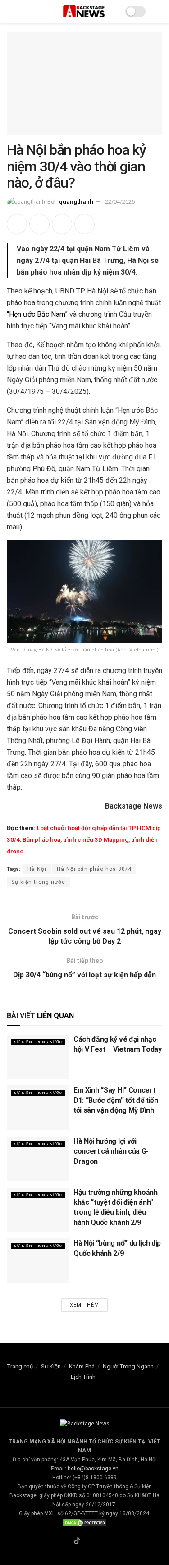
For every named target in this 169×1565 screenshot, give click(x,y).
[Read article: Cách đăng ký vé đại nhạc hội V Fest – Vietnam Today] (38, 1057)
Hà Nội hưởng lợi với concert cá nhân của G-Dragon (111, 1151)
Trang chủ (20, 1366)
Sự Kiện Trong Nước (38, 1042)
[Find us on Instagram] (88, 1542)
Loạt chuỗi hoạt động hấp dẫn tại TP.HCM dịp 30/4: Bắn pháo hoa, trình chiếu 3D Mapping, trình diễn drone (84, 839)
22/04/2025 (120, 201)
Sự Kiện (51, 1366)
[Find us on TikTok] (77, 1541)
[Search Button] (158, 11)
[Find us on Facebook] (66, 1542)
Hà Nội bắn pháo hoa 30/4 (94, 869)
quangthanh (76, 201)
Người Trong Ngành (128, 1366)
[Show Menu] (10, 11)
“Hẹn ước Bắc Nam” (37, 314)
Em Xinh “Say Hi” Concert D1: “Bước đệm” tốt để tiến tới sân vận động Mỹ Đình (115, 1100)
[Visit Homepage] (84, 11)
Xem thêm (84, 1305)
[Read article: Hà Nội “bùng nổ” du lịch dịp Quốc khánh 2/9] (38, 1260)
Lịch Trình (83, 1376)
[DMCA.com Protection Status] (84, 1522)
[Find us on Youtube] (98, 1542)
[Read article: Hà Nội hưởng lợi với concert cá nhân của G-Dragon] (38, 1159)
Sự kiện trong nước (38, 882)
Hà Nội (36, 869)
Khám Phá (82, 1366)
